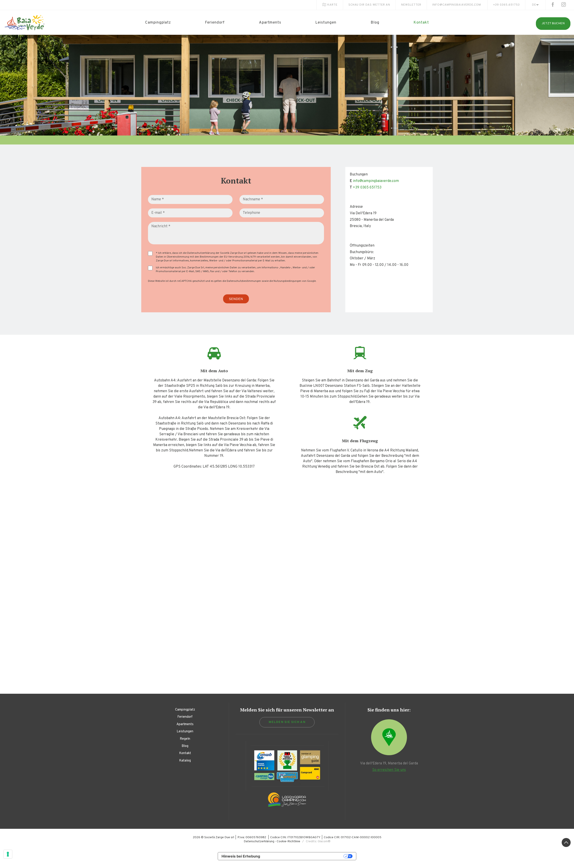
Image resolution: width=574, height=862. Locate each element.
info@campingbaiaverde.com (456, 5)
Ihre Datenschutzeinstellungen (304, 856)
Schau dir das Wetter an (369, 5)
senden (236, 299)
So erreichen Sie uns (389, 770)
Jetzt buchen (553, 23)
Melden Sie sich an (287, 722)
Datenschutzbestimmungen (244, 281)
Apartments (270, 22)
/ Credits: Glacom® (315, 841)
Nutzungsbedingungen (287, 281)
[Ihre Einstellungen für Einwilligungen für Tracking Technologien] (8, 854)
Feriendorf (215, 22)
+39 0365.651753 (506, 5)
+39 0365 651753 (367, 187)
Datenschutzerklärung (201, 253)
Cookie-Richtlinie (288, 841)
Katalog (185, 760)
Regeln (185, 739)
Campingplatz (158, 22)
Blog (375, 22)
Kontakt (421, 22)
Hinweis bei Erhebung (241, 856)
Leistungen (325, 22)
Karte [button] (332, 5)
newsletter (411, 5)
